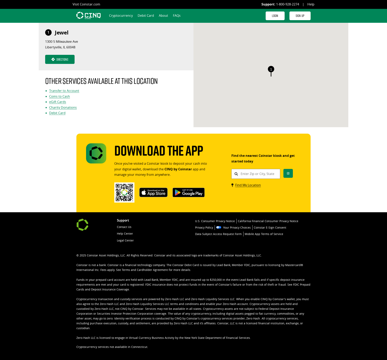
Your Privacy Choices (237, 227)
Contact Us (124, 227)
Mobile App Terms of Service (264, 234)
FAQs (177, 15)
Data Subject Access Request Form (218, 234)
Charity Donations (63, 107)
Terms (126, 270)
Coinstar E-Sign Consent (270, 227)
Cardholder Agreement (152, 270)
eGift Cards (57, 102)
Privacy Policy (204, 227)
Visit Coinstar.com (86, 4)
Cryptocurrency (121, 15)
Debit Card (146, 15)
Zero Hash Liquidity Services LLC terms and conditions (162, 304)
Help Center (125, 233)
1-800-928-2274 (287, 4)
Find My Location (248, 185)
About (163, 15)
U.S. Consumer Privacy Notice (215, 221)
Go (288, 173)
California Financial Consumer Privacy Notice (268, 221)
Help (310, 4)
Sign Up (300, 16)
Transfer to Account (64, 90)
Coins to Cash (59, 96)
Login (275, 16)
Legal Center (125, 240)
